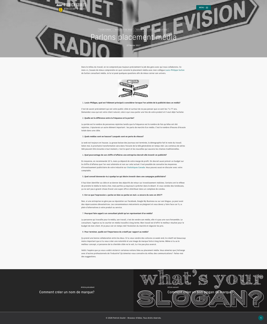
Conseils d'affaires (105, 30)
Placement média (162, 30)
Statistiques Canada (136, 168)
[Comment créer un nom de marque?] (67, 290)
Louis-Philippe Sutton (175, 70)
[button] (203, 7)
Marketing (139, 30)
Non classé (149, 30)
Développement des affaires (124, 30)
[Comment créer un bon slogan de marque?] (200, 290)
